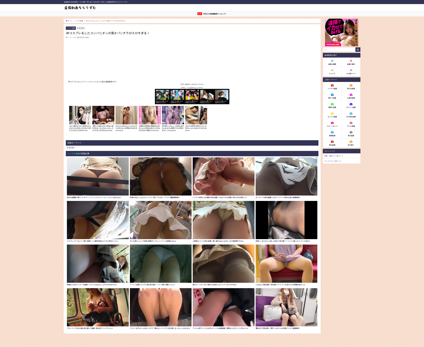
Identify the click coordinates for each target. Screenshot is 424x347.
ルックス (332, 73)
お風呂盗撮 (351, 98)
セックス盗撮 (332, 116)
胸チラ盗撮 (332, 98)
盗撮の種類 (332, 64)
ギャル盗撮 (351, 126)
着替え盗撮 (332, 107)
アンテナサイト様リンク (332, 161)
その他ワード (351, 73)
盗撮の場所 (351, 64)
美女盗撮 (351, 135)
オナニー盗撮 (351, 107)
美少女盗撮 (351, 88)
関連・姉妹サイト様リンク (333, 156)
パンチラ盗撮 (70, 28)
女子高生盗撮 (351, 116)
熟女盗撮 (332, 145)
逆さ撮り (82, 28)
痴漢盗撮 (332, 135)
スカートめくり (332, 126)
